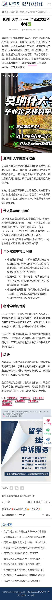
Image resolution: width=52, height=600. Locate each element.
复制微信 (47, 434)
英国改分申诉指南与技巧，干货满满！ (22, 553)
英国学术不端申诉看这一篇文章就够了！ (23, 580)
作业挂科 (12, 398)
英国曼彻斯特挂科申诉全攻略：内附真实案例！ (26, 537)
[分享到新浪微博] (22, 488)
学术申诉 (25, 398)
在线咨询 (47, 424)
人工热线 (47, 443)
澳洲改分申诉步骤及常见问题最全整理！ (23, 564)
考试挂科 (20, 401)
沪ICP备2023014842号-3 (36, 592)
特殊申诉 (7, 401)
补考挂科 (33, 401)
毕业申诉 (38, 398)
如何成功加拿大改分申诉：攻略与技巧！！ (24, 559)
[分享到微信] (16, 488)
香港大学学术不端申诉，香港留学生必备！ (24, 570)
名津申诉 (14, 12)
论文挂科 (32, 63)
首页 (6, 12)
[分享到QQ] (11, 488)
